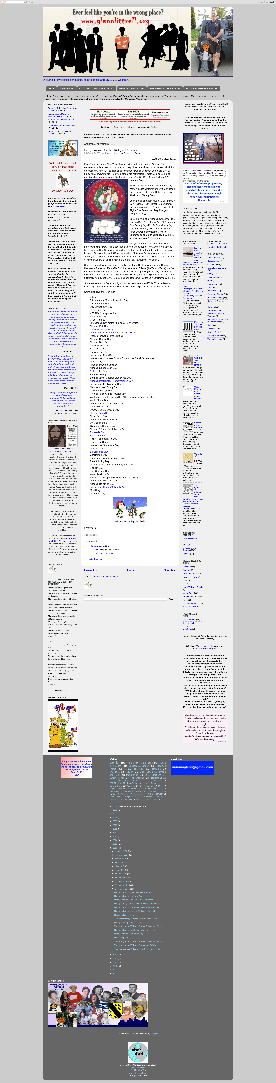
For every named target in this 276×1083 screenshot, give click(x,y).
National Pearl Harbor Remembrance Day (111, 381)
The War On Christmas (188, 627)
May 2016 (120, 866)
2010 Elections (149, 789)
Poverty (147, 800)
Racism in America (215, 301)
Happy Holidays (112, 153)
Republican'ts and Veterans (123, 789)
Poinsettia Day (97, 432)
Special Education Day (101, 329)
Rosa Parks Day (98, 310)
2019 (115, 962)
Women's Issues (214, 339)
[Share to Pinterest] (96, 535)
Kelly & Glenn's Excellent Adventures (96, 88)
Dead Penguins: (121, 938)
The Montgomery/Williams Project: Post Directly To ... (138, 949)
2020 (115, 966)
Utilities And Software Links (132, 88)
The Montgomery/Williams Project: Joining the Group (138, 926)
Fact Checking (189, 620)
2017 (115, 955)
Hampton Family (190, 573)
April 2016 (120, 862)
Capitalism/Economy (216, 268)
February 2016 (122, 855)
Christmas (187, 567)
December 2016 (122, 889)
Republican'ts (213, 310)
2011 (115, 829)
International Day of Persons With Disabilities (113, 332)
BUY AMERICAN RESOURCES (165, 88)
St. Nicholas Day (98, 371)
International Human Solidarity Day (108, 487)
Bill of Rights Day (99, 452)
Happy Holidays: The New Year (128, 896)
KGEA (185, 584)
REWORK (139, 769)
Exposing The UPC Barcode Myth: (198, 325)
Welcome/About (67, 88)
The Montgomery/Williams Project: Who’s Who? (136, 945)
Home (51, 88)
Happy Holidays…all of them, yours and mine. (135, 930)
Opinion (186, 554)
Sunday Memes (214, 336)
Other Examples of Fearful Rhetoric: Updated (198, 393)
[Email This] (85, 535)
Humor (186, 580)
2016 (115, 848)
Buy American (213, 261)
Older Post (169, 570)
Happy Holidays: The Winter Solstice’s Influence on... (138, 907)
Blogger (154, 1034)
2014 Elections (126, 800)
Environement (213, 277)
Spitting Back (188, 623)
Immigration (212, 284)
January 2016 (121, 851)
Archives (131, 786)
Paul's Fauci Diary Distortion (61, 120)
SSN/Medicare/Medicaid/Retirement (217, 320)
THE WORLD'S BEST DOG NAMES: (198, 360)
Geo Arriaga (96, 546)
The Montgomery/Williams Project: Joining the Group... (139, 941)
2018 (115, 958)
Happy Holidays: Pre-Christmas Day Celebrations (136, 903)
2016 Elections (153, 775)
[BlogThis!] (88, 535)
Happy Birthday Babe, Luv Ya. (127, 922)
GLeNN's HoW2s (138, 1070)
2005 (115, 810)
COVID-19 (212, 264)
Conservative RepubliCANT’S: (198, 426)
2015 (115, 844)
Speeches (211, 329)
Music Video (188, 593)
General (186, 570)
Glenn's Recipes (138, 1068)
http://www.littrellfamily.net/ (205, 649)
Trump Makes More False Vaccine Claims (60, 115)
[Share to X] (91, 535)
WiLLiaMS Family (190, 603)
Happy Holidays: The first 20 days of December (135, 911)
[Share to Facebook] (93, 535)
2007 (115, 814)
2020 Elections (214, 257)
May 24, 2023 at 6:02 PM (102, 553)
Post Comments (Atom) (107, 576)
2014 (115, 840)
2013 (115, 836)
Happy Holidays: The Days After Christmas (133, 900)
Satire (210, 325)
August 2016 (121, 874)
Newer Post (91, 570)
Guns (209, 280)
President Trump (215, 298)
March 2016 (120, 859)
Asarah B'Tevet (97, 435)
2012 (115, 833)
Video (185, 600)
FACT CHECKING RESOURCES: (201, 88)
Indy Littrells (147, 797)
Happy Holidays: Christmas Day (128, 934)
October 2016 (121, 881)
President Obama (215, 294)
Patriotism (211, 291)
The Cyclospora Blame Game (61, 126)
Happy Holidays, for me (125, 915)
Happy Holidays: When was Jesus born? (132, 892)
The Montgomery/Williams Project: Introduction (135, 919)
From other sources (192, 539)
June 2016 (120, 870)
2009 (115, 821)
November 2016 (122, 885)
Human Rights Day (99, 413)
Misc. (185, 544)
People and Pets (190, 596)
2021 (115, 970)
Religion (211, 307)
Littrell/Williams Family (193, 587)
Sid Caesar (60, 206)
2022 (115, 974)
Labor (210, 287)
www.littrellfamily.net (138, 1073)
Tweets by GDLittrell (216, 247)
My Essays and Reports (131, 153)
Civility (210, 274)
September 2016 (123, 878)
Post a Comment (95, 559)
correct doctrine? (65, 451)
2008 (115, 817)
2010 (115, 825)
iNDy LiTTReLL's (190, 607)
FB (124, 769)
